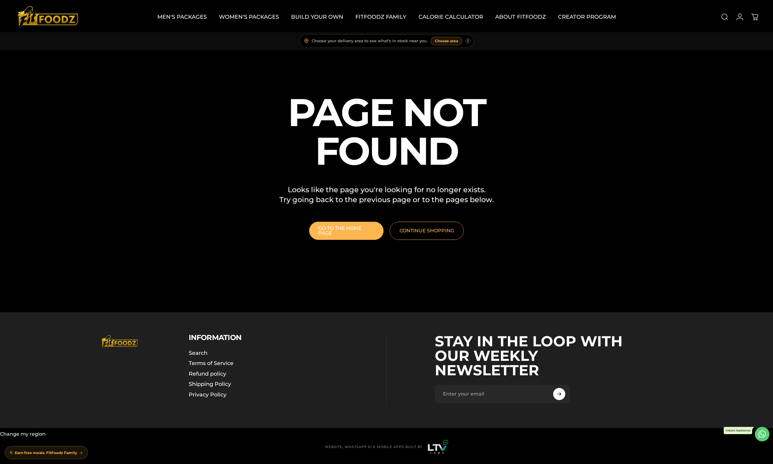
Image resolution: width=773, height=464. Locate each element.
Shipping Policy (210, 384)
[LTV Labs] (438, 447)
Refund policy (207, 373)
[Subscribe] (559, 394)
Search (198, 353)
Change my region (23, 434)
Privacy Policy (207, 394)
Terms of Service (211, 363)
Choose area (446, 41)
